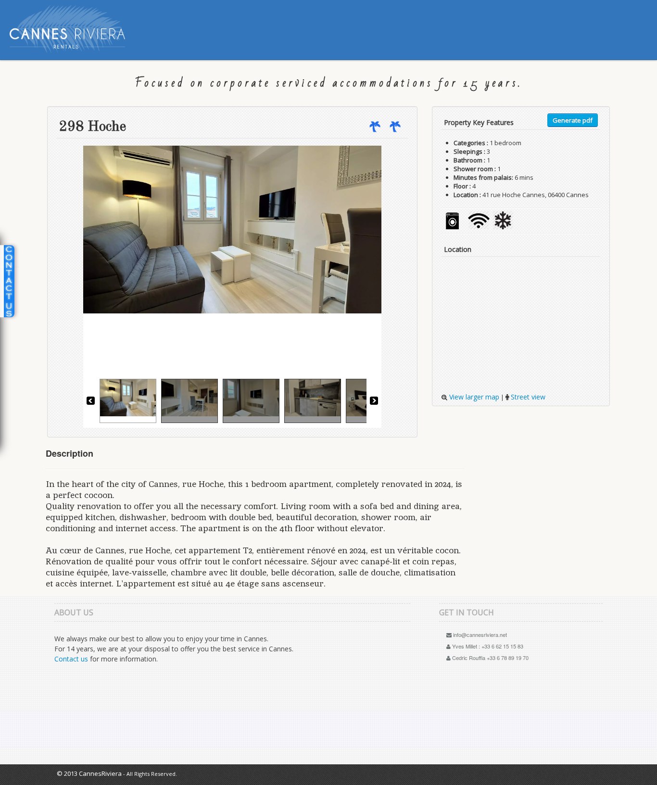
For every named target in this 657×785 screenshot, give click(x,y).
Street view (527, 396)
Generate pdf (573, 120)
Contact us (71, 658)
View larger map (473, 396)
